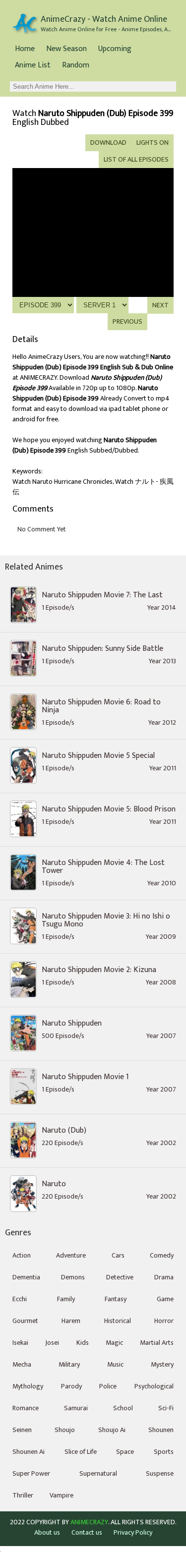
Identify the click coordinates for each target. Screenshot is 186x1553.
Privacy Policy (133, 1532)
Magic (114, 1342)
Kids (82, 1342)
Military (69, 1364)
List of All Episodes (136, 159)
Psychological (154, 1386)
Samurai (76, 1408)
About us (47, 1532)
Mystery (162, 1364)
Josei (52, 1342)
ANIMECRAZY (89, 1522)
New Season (66, 49)
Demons (73, 1277)
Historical (117, 1320)
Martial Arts (157, 1342)
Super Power (31, 1473)
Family (66, 1299)
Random (75, 65)
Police (108, 1386)
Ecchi (19, 1299)
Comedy (162, 1255)
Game (165, 1299)
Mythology (27, 1386)
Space (125, 1451)
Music (115, 1364)
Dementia (26, 1277)
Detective (119, 1277)
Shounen (161, 1430)
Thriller (22, 1495)
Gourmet (25, 1320)
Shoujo (65, 1430)
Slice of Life (80, 1451)
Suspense (160, 1473)
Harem (71, 1320)
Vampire (61, 1495)
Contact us (86, 1532)
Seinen (22, 1430)
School (123, 1408)
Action (21, 1255)
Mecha (21, 1364)
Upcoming (114, 49)
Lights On (152, 142)
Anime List (33, 65)
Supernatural (98, 1473)
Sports (164, 1451)
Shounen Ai (28, 1451)
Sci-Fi (166, 1408)
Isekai (20, 1342)
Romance (25, 1408)
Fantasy (115, 1299)
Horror (164, 1320)
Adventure (71, 1255)
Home (25, 49)
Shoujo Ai (111, 1430)
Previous (127, 321)
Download (108, 142)
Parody (71, 1386)
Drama (164, 1277)
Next (160, 305)
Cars (118, 1255)
